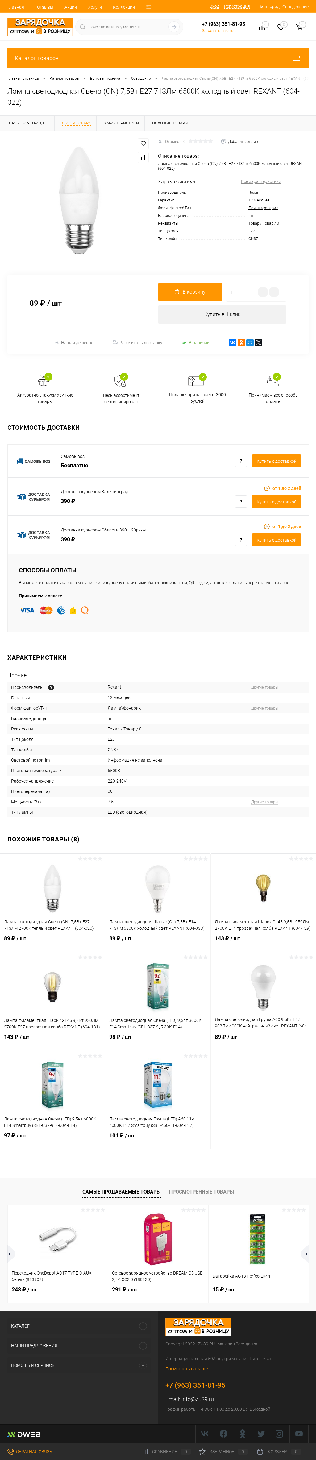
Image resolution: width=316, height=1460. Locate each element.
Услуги (95, 7)
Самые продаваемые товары (121, 1192)
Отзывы (45, 7)
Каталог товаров (37, 58)
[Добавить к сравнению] (143, 157)
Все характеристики (261, 181)
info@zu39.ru (197, 1399)
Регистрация (237, 6)
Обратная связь (33, 1451)
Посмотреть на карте (186, 1368)
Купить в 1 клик (222, 314)
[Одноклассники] (241, 342)
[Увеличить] (79, 199)
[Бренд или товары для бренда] (51, 687)
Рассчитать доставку (140, 342)
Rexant (254, 192)
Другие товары (264, 687)
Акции (70, 7)
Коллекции (124, 7)
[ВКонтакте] (232, 342)
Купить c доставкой (277, 461)
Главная (15, 7)
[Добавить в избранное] (143, 143)
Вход (214, 6)
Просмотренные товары (201, 1192)
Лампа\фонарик (263, 207)
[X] (258, 342)
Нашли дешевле (77, 342)
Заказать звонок (219, 30)
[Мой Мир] (250, 342)
